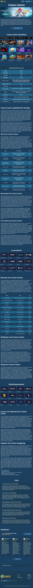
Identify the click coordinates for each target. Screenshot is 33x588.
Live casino (12, 37)
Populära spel (3, 37)
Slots (28, 37)
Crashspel (20, 37)
